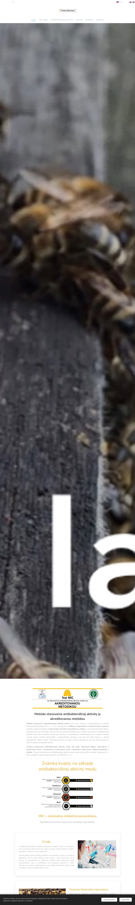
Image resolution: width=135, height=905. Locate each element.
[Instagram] (13, 1)
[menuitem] (34, 20)
